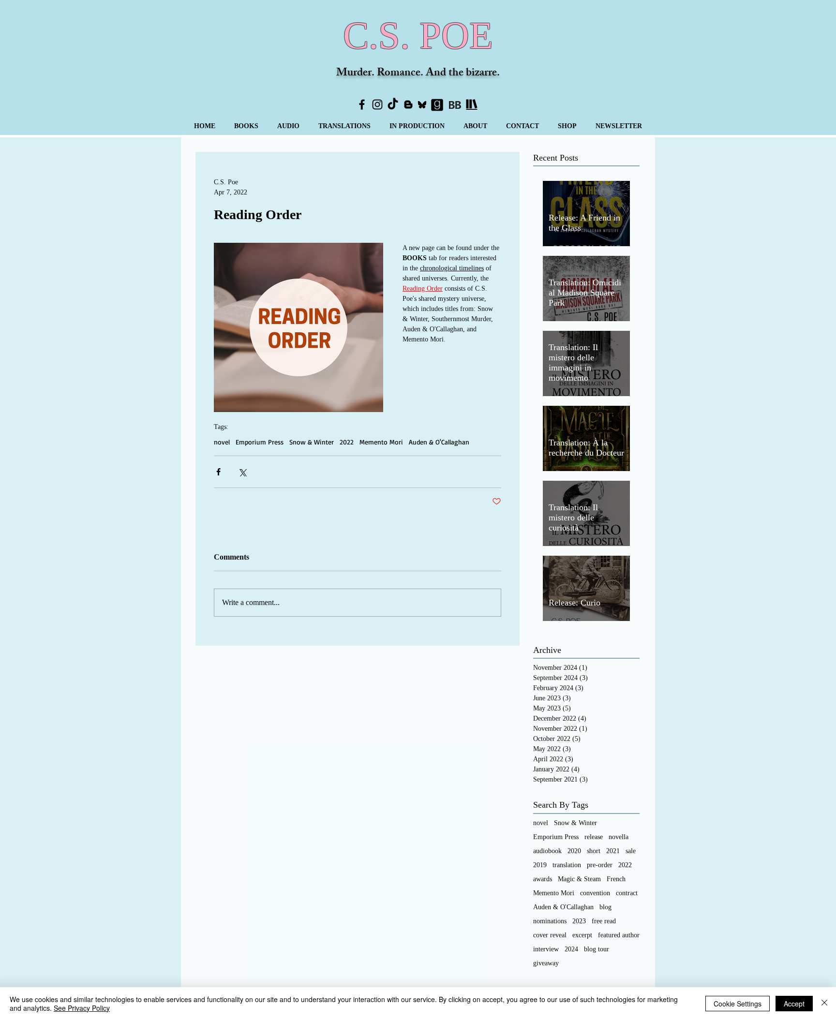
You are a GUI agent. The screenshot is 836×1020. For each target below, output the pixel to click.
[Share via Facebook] (218, 471)
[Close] (824, 1003)
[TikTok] (393, 104)
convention (595, 893)
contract (627, 893)
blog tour (596, 949)
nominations (550, 921)
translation (566, 865)
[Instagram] (377, 104)
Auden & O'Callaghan (439, 442)
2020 (574, 851)
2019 (540, 865)
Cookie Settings (737, 1003)
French (616, 879)
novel (222, 442)
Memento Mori (381, 442)
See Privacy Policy (82, 1008)
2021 (613, 851)
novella (618, 837)
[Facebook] (362, 104)
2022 (347, 442)
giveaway (546, 963)
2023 (579, 921)
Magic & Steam (579, 879)
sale (631, 851)
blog (605, 907)
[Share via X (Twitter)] (242, 471)
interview (546, 949)
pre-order (599, 865)
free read (604, 921)
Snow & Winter (311, 442)
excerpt (582, 935)
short (593, 851)
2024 (571, 949)
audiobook (547, 851)
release (593, 837)
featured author (619, 935)
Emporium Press (260, 442)
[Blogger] (408, 104)
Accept (794, 1003)
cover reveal (550, 935)
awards (542, 879)
